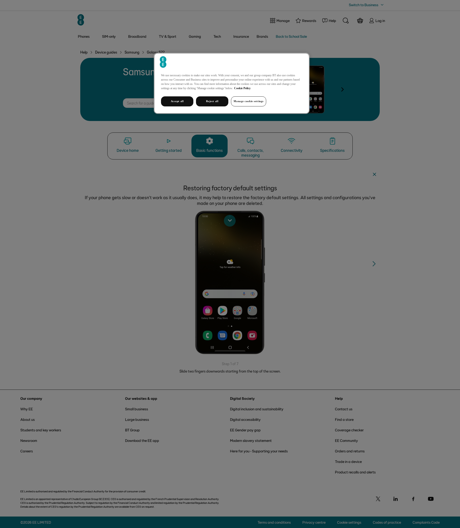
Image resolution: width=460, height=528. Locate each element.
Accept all (177, 101)
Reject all (212, 101)
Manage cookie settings (249, 101)
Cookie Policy (242, 88)
